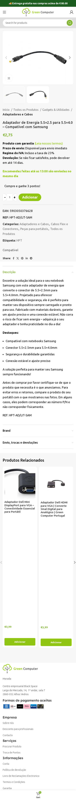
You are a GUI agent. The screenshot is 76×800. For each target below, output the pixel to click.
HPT (19, 240)
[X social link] (17, 258)
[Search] (70, 23)
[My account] (71, 12)
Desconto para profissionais (18, 729)
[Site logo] (38, 12)
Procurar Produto (12, 746)
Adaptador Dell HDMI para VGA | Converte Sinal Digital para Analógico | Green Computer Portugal (54, 509)
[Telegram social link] (31, 258)
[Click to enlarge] (8, 78)
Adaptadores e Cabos (18, 114)
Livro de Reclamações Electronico (21, 775)
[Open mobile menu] (4, 12)
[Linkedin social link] (27, 258)
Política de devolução (14, 769)
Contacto (8, 735)
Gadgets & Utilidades (56, 109)
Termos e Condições (14, 782)
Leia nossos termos (49, 143)
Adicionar (30, 197)
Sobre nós (8, 723)
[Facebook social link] (13, 258)
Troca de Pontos (12, 752)
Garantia (7, 788)
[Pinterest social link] (22, 258)
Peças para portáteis (34, 228)
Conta (6, 763)
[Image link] (20, 668)
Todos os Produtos (26, 109)
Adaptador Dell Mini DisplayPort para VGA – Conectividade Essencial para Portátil (19, 506)
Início (6, 109)
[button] (19, 642)
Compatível (10, 250)
